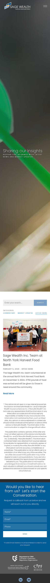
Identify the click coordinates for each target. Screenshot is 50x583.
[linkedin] (20, 580)
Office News (41, 313)
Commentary (9, 313)
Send (25, 534)
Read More (8, 393)
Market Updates (25, 313)
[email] (29, 580)
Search (40, 303)
